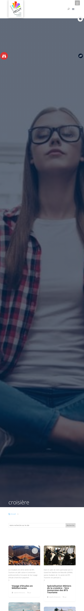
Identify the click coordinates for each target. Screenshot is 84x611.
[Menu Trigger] (77, 2)
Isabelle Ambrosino (19, 593)
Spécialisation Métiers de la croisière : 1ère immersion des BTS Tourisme (59, 589)
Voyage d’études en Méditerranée (22, 587)
